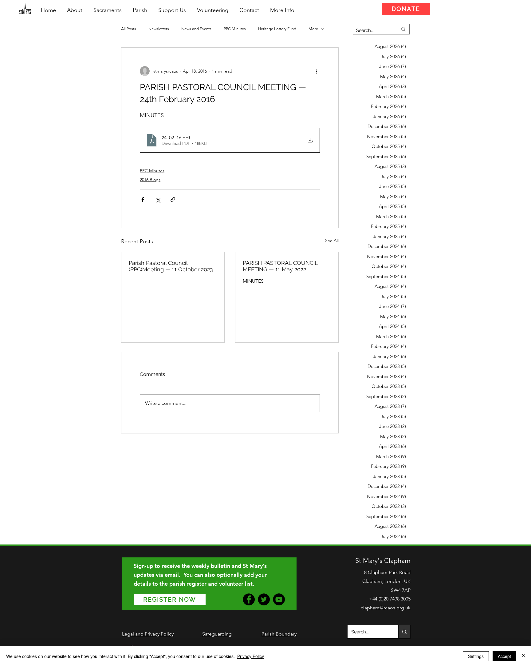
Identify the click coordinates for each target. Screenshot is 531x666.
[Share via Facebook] (143, 199)
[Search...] (404, 631)
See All (332, 240)
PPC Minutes (235, 28)
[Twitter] (264, 599)
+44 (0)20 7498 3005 (390, 599)
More (313, 28)
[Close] (523, 656)
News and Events (196, 28)
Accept (504, 656)
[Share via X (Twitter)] (158, 199)
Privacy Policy (250, 656)
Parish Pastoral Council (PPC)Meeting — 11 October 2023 (171, 266)
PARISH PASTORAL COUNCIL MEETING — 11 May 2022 (280, 266)
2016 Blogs (150, 179)
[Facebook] (249, 599)
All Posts (128, 28)
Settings (476, 656)
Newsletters (158, 28)
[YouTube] (279, 599)
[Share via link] (173, 199)
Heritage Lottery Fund (277, 28)
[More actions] (316, 71)
